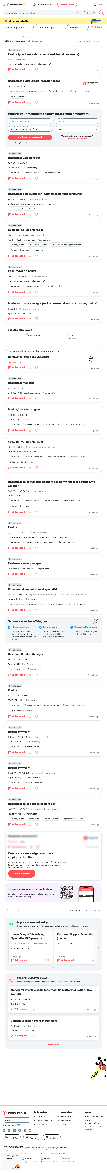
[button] (12, 1137)
